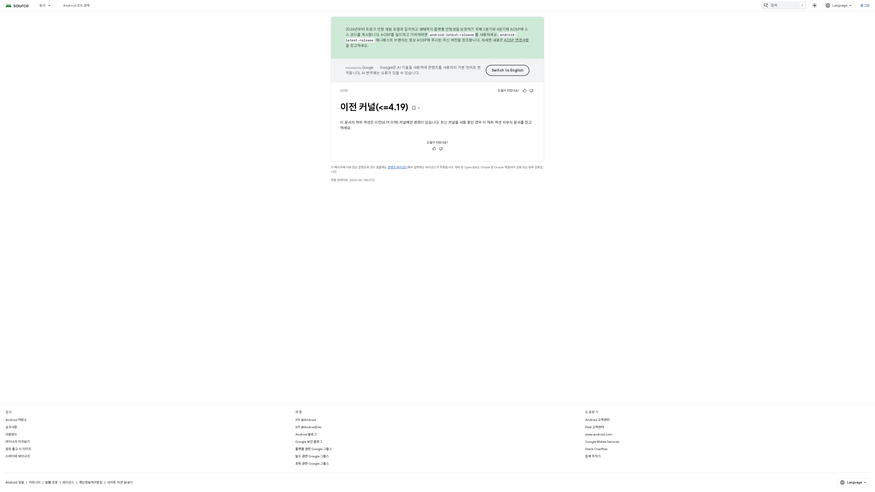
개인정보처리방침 (91, 482)
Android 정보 (14, 482)
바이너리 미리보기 (17, 442)
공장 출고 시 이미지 (18, 449)
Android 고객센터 (597, 420)
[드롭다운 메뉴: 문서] (51, 5)
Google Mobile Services (602, 442)
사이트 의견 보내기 (120, 482)
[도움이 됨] (524, 90)
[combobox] (784, 5)
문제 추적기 (593, 456)
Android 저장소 (16, 420)
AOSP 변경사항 (516, 40)
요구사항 (11, 427)
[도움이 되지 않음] (531, 90)
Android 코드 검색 (76, 5)
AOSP (344, 90)
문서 (42, 5)
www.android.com (598, 434)
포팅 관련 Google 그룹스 (312, 463)
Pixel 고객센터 (594, 427)
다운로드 (11, 434)
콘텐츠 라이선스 (397, 167)
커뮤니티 (35, 482)
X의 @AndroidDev (308, 427)
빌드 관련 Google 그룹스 (312, 456)
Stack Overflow (596, 449)
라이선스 (68, 482)
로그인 (865, 5)
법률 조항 (51, 482)
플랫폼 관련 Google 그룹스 (313, 449)
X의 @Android (305, 420)
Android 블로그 (306, 434)
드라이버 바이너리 (17, 456)
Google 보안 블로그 (308, 442)
